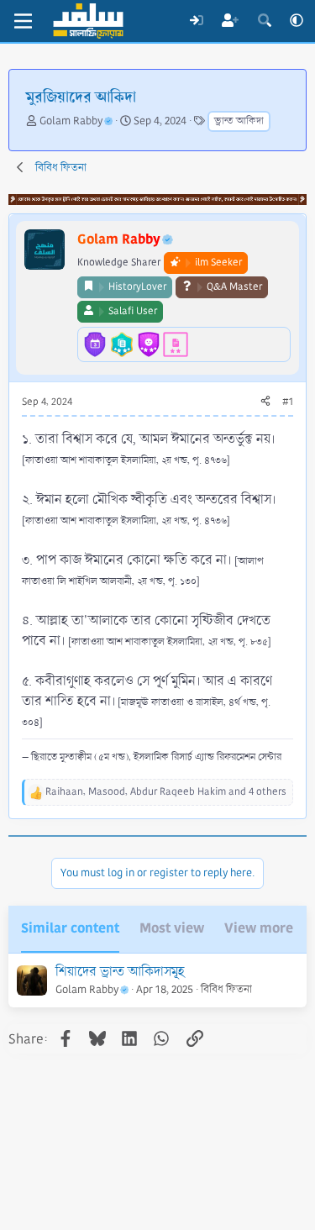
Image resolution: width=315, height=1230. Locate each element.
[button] (296, 21)
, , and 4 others (165, 792)
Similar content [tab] (70, 927)
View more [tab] (258, 927)
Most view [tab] (171, 927)
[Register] (230, 21)
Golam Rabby (70, 121)
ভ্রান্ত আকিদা (239, 121)
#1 (287, 402)
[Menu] (23, 21)
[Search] (264, 21)
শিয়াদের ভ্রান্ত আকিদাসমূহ (120, 971)
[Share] (265, 402)
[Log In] (196, 21)
